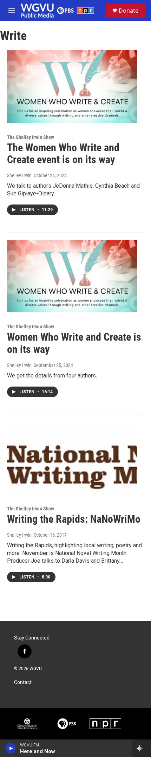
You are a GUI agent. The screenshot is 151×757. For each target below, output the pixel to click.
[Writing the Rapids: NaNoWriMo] (72, 458)
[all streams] (141, 748)
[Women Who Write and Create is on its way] (72, 276)
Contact (23, 682)
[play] (10, 748)
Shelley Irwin (19, 175)
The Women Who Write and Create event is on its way (63, 153)
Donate (128, 10)
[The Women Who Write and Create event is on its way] (72, 86)
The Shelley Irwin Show (30, 137)
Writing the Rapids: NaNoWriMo (73, 519)
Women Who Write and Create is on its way (74, 343)
